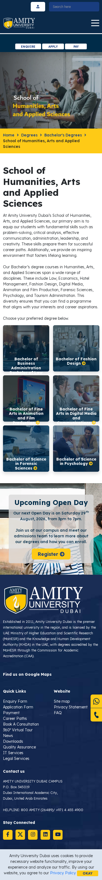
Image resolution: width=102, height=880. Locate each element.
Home (8, 135)
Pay (76, 46)
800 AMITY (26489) (37, 810)
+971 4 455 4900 (69, 810)
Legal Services (16, 758)
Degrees (29, 135)
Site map (62, 701)
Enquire (28, 46)
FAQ (58, 712)
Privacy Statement (71, 707)
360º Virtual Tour (18, 729)
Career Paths (15, 718)
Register (49, 554)
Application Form (18, 707)
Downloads (13, 741)
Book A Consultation (21, 724)
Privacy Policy (63, 872)
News (8, 735)
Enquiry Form (15, 701)
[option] (51, 39)
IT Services (13, 752)
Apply (53, 46)
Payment (11, 712)
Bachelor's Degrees (63, 135)
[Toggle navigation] (95, 23)
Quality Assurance (19, 747)
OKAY (87, 873)
